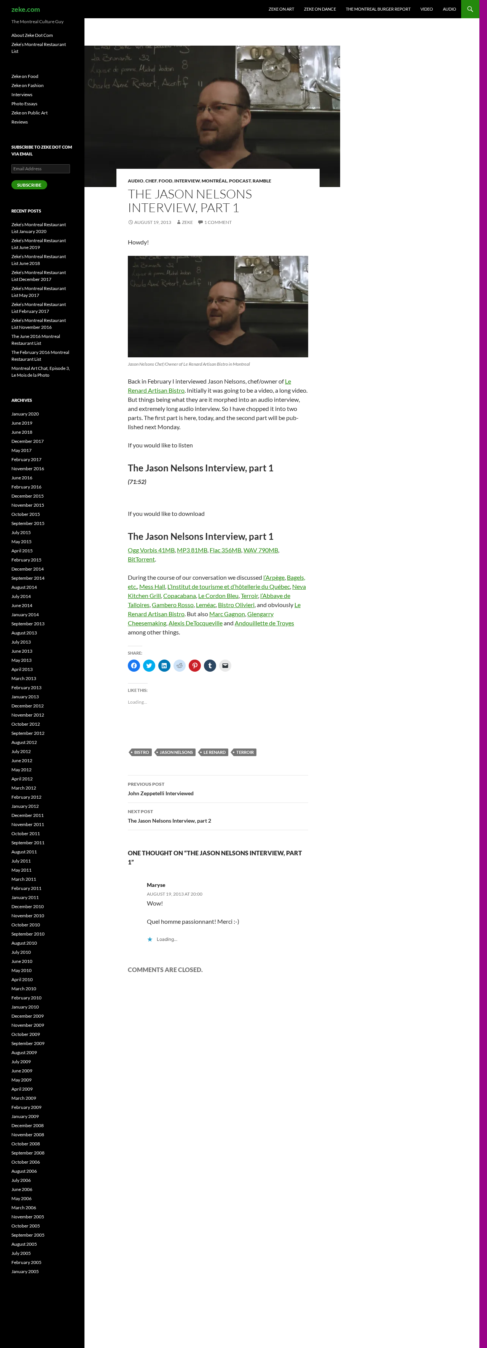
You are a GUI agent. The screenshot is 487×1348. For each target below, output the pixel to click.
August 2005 (24, 1244)
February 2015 (26, 560)
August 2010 (24, 943)
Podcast (240, 181)
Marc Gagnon (227, 613)
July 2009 (21, 1061)
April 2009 (22, 1089)
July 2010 (21, 952)
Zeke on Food (24, 76)
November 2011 (27, 824)
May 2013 (21, 660)
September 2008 (28, 1153)
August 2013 (24, 633)
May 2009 (21, 1080)
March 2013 (23, 678)
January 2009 (25, 1116)
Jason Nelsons (176, 752)
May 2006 (21, 1198)
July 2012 (21, 751)
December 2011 (27, 815)
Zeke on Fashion (27, 85)
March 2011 (23, 879)
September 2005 (28, 1235)
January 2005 (25, 1271)
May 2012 (21, 769)
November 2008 (27, 1134)
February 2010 (26, 998)
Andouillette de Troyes (264, 622)
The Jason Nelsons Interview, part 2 (169, 816)
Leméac (206, 604)
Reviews (19, 122)
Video (426, 8)
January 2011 (25, 897)
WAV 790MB (261, 549)
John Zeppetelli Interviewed (161, 788)
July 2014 (21, 596)
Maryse (156, 885)
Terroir (249, 595)
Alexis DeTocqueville (196, 622)
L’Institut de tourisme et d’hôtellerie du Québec (228, 586)
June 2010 (21, 961)
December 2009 (27, 1016)
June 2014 (21, 605)
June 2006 (21, 1189)
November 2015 (27, 505)
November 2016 (27, 468)
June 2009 (21, 1071)
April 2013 (22, 669)
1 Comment (218, 222)
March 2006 (23, 1207)
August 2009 (24, 1052)
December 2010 (27, 906)
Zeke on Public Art (29, 113)
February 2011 (26, 888)
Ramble (262, 181)
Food (165, 181)
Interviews (21, 94)
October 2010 (25, 925)
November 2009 (27, 1025)
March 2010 (23, 988)
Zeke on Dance (320, 8)
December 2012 (27, 706)
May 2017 (21, 450)
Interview (187, 181)
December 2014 (27, 569)
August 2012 (24, 742)
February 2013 (26, 687)
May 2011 (21, 870)
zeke (187, 222)
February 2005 (26, 1262)
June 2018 (21, 432)
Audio (449, 8)
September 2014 (28, 578)
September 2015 (28, 523)
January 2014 (25, 614)
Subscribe (29, 185)
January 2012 (25, 806)
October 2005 (25, 1226)
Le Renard (215, 752)
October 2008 (25, 1144)
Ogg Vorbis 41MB (151, 549)
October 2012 (25, 724)
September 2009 (28, 1043)
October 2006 (25, 1162)
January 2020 (25, 414)
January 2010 (25, 1007)
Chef (151, 181)
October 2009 (25, 1034)
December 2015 (27, 496)
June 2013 (21, 651)
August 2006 (24, 1171)
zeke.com (25, 9)
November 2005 (27, 1217)
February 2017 (26, 459)
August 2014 (24, 587)
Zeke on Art (281, 8)
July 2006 (21, 1180)
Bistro (141, 752)
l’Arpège (274, 577)
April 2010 (22, 979)
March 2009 (23, 1098)
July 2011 (21, 861)
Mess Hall (152, 586)
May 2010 (21, 970)
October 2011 (25, 833)
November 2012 (27, 715)
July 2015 (21, 532)
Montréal (214, 181)
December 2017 (27, 441)
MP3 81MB (192, 549)
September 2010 (28, 934)
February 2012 (26, 797)
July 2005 (21, 1253)
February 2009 (26, 1107)
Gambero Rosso (173, 604)
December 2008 (27, 1125)
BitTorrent (141, 559)
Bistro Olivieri (236, 604)
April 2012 (22, 779)
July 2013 (21, 642)
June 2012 (21, 760)
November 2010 (27, 915)
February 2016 (26, 487)
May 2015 (21, 541)
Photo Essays (24, 103)
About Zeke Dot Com (32, 35)
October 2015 (25, 514)
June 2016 (21, 478)
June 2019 (21, 423)
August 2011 (24, 852)
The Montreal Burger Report (378, 8)
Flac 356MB (225, 549)
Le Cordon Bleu (218, 595)
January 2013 (25, 696)
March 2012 (23, 788)
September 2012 (28, 733)
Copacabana (179, 595)
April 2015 (22, 550)
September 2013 (28, 623)
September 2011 (28, 842)
